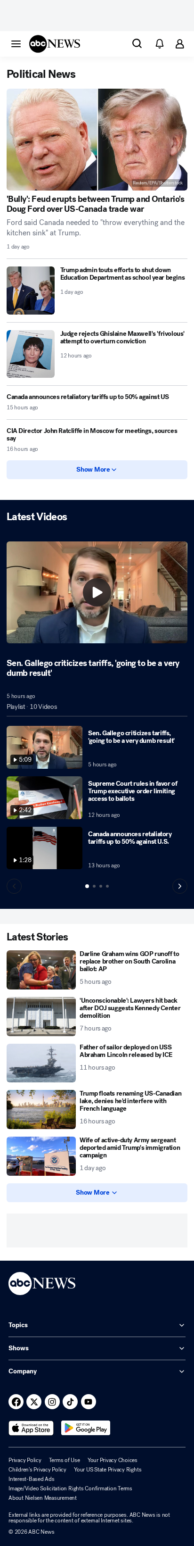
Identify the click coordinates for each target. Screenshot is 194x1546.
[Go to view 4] (107, 886)
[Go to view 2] (94, 886)
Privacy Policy (24, 1460)
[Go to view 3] (100, 886)
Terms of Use (64, 1460)
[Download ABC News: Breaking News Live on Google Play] (86, 1428)
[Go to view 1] (87, 886)
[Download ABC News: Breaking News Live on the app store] (31, 1428)
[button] (16, 43)
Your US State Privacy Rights (107, 1469)
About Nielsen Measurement (42, 1498)
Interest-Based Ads (31, 1479)
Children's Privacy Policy (37, 1469)
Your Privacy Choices (112, 1460)
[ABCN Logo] (54, 44)
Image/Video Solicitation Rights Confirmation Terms (70, 1488)
